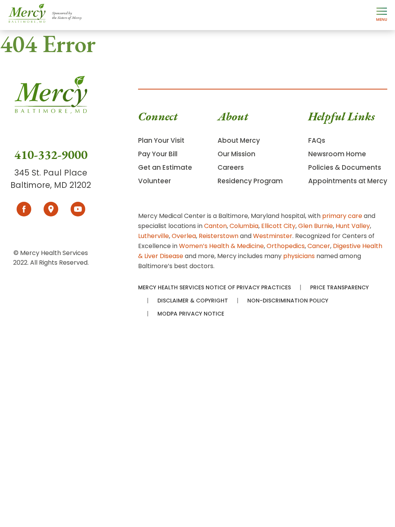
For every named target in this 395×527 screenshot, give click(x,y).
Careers (231, 167)
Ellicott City (278, 225)
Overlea (184, 235)
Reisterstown (218, 235)
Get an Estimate (165, 167)
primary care (342, 215)
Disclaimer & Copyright (192, 300)
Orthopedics (286, 246)
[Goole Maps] (51, 209)
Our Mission (236, 154)
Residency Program (250, 181)
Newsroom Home (337, 154)
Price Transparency (339, 287)
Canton (215, 225)
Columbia (244, 225)
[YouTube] (78, 209)
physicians (299, 256)
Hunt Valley (353, 225)
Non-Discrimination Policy (287, 300)
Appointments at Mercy (347, 181)
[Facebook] (24, 209)
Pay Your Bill (157, 154)
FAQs (316, 140)
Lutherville (153, 235)
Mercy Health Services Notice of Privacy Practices (214, 287)
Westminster (272, 235)
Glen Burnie (315, 225)
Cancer (318, 246)
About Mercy (239, 140)
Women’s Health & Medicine (221, 246)
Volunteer (154, 181)
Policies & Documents (344, 167)
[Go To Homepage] (51, 111)
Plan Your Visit (161, 140)
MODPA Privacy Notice (190, 313)
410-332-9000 (51, 155)
